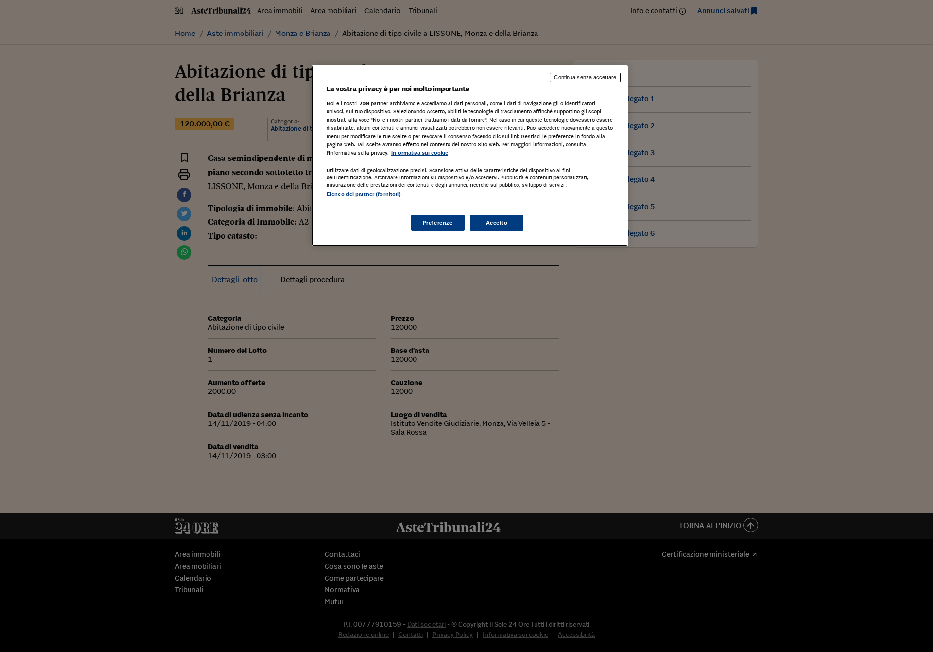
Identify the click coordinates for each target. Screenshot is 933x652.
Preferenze (438, 223)
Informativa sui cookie (419, 153)
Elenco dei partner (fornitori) (364, 194)
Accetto (497, 223)
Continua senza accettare (585, 77)
